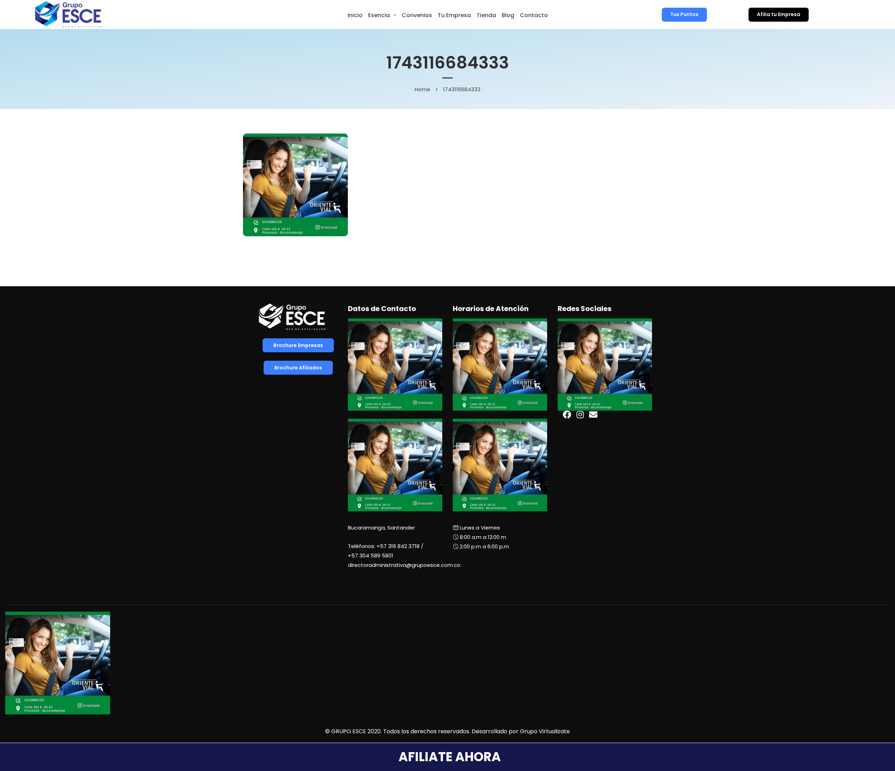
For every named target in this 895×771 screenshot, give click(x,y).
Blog (508, 15)
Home (422, 89)
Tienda (486, 15)
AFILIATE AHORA (450, 756)
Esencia (379, 15)
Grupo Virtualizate (545, 731)
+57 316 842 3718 (398, 546)
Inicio (355, 15)
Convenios (417, 15)
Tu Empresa (454, 15)
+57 (370, 555)
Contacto (534, 15)
